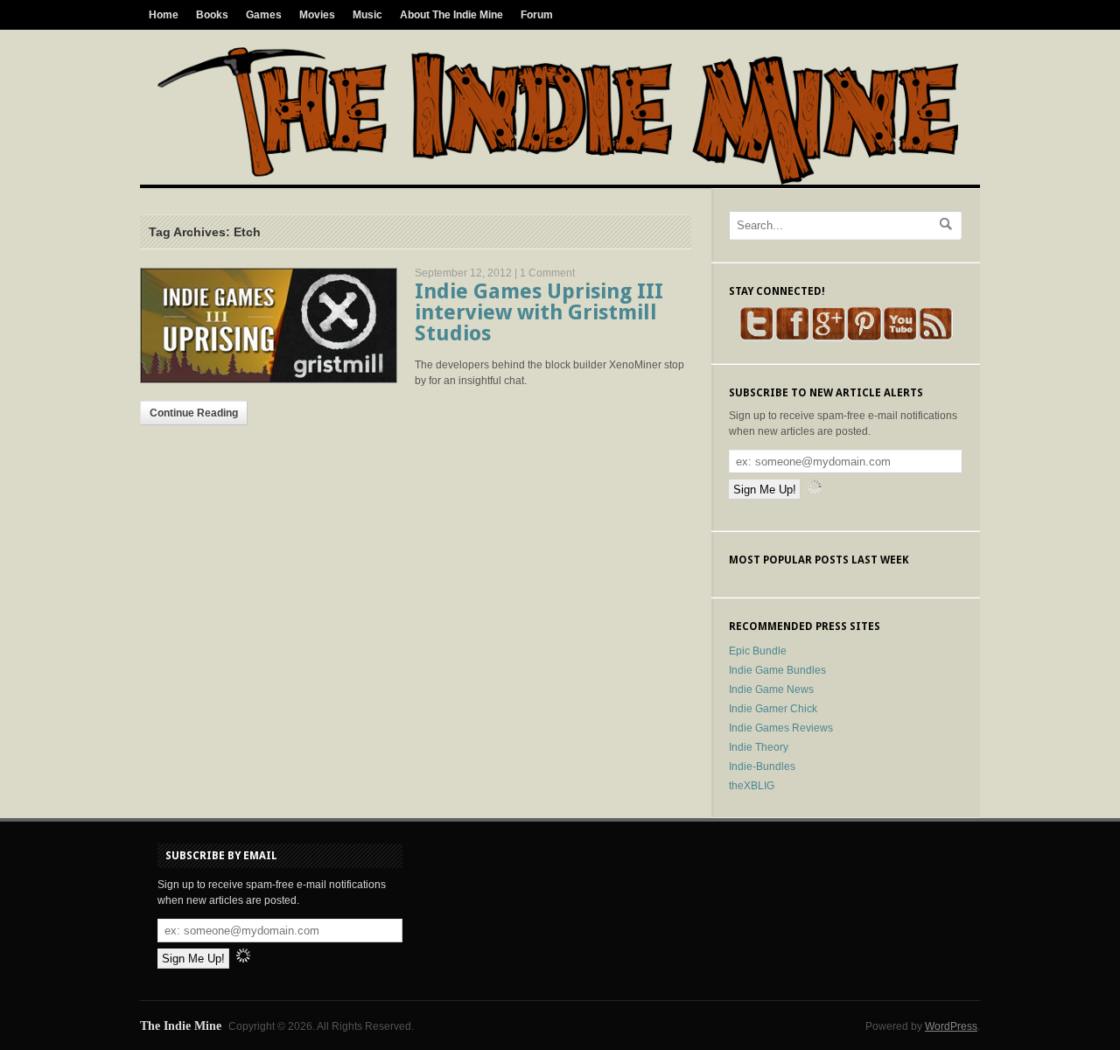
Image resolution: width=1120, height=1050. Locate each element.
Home (163, 15)
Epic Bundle (758, 651)
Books (212, 15)
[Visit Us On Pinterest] (864, 338)
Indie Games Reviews (781, 728)
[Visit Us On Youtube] (900, 338)
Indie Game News (771, 689)
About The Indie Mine (451, 15)
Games (264, 15)
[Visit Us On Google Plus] (828, 338)
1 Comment (547, 273)
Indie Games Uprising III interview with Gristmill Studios (539, 312)
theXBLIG (751, 786)
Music (367, 15)
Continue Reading (194, 413)
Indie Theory (758, 747)
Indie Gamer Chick (773, 709)
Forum (537, 15)
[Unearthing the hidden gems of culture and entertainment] (558, 181)
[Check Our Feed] (936, 338)
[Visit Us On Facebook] (792, 338)
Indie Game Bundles (777, 670)
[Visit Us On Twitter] (756, 338)
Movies (317, 15)
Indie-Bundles (762, 766)
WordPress (951, 1026)
